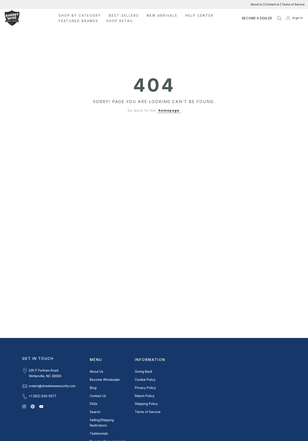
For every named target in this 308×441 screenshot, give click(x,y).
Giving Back (143, 371)
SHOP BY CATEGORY (80, 15)
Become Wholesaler (105, 379)
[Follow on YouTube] (41, 406)
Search (95, 412)
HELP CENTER (199, 15)
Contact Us (271, 4)
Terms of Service (293, 4)
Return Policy (144, 396)
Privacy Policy (145, 388)
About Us (257, 4)
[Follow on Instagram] (24, 406)
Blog (93, 388)
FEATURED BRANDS (78, 21)
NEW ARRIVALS (162, 15)
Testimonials (99, 433)
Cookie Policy (145, 379)
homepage (169, 110)
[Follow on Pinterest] (33, 406)
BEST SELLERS (124, 15)
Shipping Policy (146, 404)
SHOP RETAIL (119, 21)
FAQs (93, 404)
